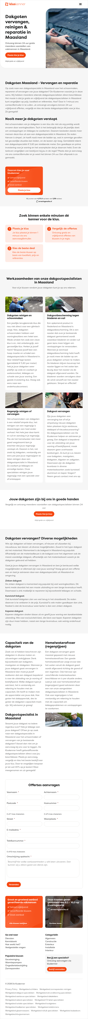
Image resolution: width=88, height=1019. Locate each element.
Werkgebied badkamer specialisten (20, 1007)
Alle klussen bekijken (18, 923)
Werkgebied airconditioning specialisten (53, 992)
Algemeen (50, 938)
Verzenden (14, 884)
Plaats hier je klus (15, 55)
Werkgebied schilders (28, 989)
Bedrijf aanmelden (57, 969)
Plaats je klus (24, 190)
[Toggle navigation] (80, 4)
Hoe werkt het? (12, 944)
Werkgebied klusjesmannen (17, 1014)
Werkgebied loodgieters (45, 1003)
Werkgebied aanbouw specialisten (20, 996)
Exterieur (49, 944)
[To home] (15, 4)
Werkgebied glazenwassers (17, 1010)
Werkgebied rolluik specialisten (44, 1010)
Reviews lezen (55, 923)
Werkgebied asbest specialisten (19, 1000)
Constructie (50, 941)
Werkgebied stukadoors (70, 1010)
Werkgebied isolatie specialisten (19, 1003)
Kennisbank (11, 941)
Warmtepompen (13, 962)
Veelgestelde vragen (15, 947)
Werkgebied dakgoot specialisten (19, 992)
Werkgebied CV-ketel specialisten (49, 1000)
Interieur (49, 950)
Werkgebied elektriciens (48, 1007)
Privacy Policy (11, 989)
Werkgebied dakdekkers (47, 996)
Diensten (9, 938)
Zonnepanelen (12, 968)
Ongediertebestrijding (16, 965)
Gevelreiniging (12, 959)
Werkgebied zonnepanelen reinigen (55, 989)
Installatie (50, 947)
